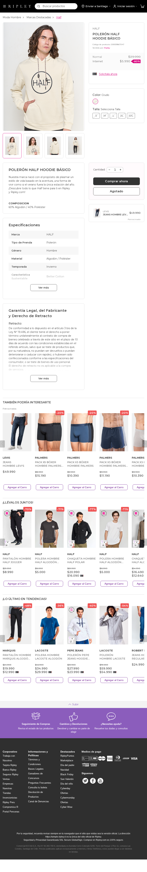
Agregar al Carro (17, 487)
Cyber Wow (66, 807)
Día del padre (67, 765)
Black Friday (67, 774)
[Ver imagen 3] (54, 145)
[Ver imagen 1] (12, 145)
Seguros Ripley (10, 774)
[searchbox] (60, 6)
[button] (142, 6)
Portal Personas (11, 811)
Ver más (43, 287)
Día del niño (66, 783)
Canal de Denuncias (38, 801)
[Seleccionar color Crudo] (95, 101)
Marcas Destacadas (39, 17)
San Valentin (67, 779)
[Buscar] (39, 6)
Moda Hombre (12, 17)
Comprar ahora (116, 181)
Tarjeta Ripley (10, 765)
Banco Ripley (9, 769)
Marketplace (66, 760)
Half (58, 17)
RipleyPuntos (67, 755)
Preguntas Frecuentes (39, 782)
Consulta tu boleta (37, 787)
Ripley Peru (9, 802)
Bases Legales (36, 769)
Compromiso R (10, 807)
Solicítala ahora (108, 74)
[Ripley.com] (19, 6)
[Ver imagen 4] (75, 145)
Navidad (64, 769)
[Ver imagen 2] (33, 145)
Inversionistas (10, 797)
